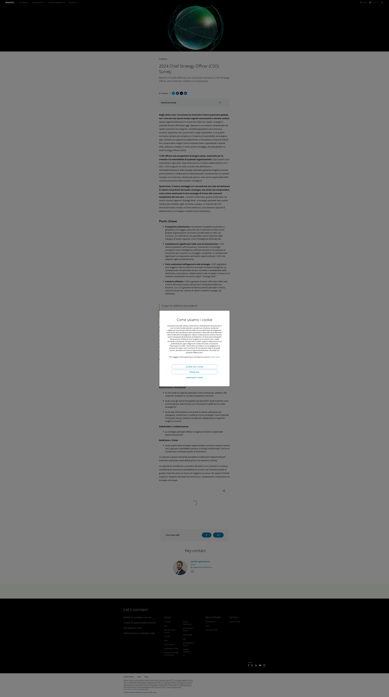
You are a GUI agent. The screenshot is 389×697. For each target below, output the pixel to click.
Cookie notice (214, 357)
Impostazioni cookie (194, 377)
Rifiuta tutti (194, 372)
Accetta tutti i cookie (194, 367)
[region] (194, 348)
